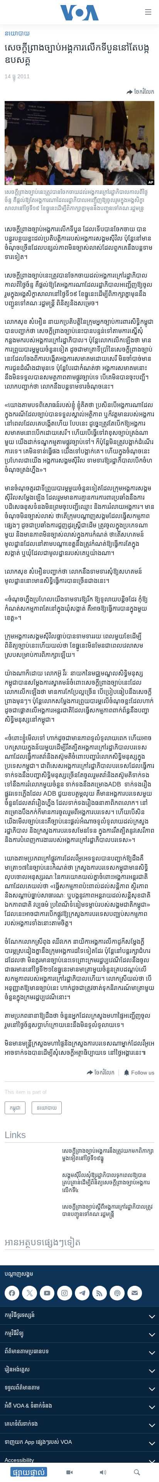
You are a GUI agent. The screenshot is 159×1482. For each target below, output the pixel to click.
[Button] (140, 92)
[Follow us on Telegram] (82, 1293)
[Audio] (103, 1472)
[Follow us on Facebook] (12, 1293)
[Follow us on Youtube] (47, 1293)
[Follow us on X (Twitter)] (29, 1293)
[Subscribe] (134, 1293)
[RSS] (99, 1293)
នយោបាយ (17, 33)
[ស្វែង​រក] (137, 1472)
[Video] (69, 1472)
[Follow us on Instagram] (64, 1293)
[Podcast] (117, 1293)
